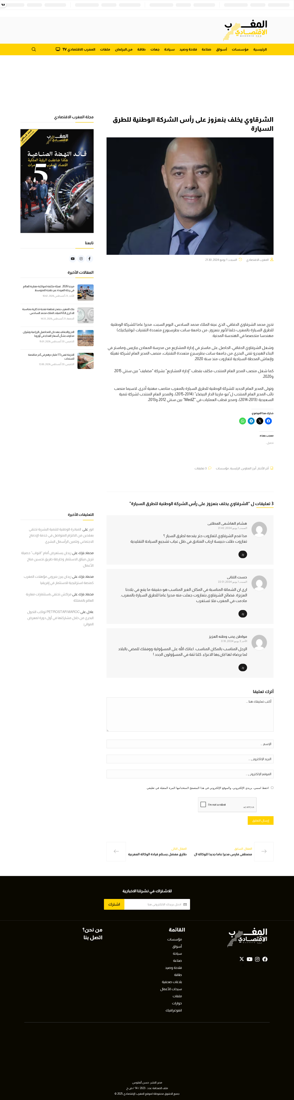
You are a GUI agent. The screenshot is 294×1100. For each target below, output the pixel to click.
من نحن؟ (92, 930)
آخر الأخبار (263, 468)
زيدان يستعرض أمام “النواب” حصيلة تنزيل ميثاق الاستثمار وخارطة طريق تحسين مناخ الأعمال (57, 559)
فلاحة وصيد (188, 49)
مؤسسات (240, 49)
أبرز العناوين (248, 468)
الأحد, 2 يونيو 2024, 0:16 (234, 641)
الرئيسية (260, 49)
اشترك (114, 904)
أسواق (221, 49)
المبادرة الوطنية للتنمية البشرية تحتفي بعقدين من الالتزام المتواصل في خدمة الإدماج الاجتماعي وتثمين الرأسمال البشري (61, 535)
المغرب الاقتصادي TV (78, 49)
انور (91, 529)
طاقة (141, 49)
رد (242, 554)
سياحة (169, 49)
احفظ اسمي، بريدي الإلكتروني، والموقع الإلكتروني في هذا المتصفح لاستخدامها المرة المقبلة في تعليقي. (207, 788)
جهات (154, 49)
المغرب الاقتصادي (257, 259)
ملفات (105, 49)
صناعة (206, 49)
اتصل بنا (93, 937)
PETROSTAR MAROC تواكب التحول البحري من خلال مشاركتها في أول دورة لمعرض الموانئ (60, 618)
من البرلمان (124, 49)
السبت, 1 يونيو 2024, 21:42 (232, 528)
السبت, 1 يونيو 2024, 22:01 (232, 582)
